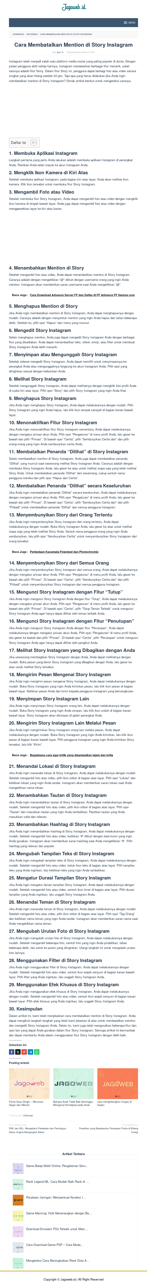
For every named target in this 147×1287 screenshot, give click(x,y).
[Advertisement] (73, 111)
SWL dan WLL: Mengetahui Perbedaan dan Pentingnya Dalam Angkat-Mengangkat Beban (37, 1128)
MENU (132, 22)
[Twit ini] (18, 1052)
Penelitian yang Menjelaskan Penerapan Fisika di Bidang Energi (108, 1128)
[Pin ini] (24, 1052)
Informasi (28, 1115)
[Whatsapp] (36, 1052)
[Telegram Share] (30, 1052)
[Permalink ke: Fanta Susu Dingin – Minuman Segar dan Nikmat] (29, 1083)
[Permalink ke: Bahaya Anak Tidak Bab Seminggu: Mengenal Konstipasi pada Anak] (73, 1083)
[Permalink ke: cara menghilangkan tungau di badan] (117, 1083)
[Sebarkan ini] (11, 1052)
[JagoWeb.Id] (73, 6)
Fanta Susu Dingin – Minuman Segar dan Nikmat (26, 1103)
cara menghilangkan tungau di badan (114, 1103)
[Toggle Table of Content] (32, 142)
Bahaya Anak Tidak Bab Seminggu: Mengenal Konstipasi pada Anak (73, 1103)
